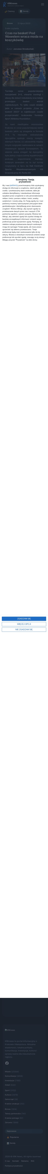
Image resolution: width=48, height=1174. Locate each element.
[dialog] (24, 587)
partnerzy (14, 185)
